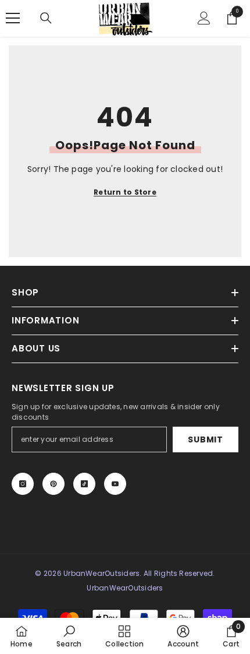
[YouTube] (115, 484)
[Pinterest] (53, 484)
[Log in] (204, 18)
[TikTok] (84, 484)
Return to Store (125, 192)
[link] (69, 636)
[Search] (46, 18)
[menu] (13, 18)
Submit (205, 439)
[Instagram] (23, 484)
